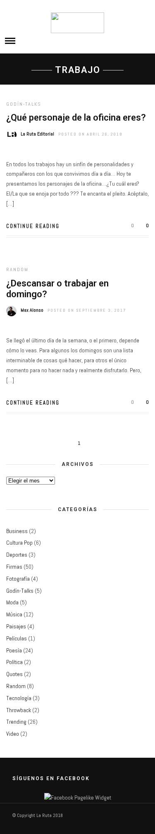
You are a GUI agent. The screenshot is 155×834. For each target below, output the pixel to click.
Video (12, 733)
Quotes (14, 674)
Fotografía (18, 578)
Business (17, 531)
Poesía (14, 650)
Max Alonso (32, 310)
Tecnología (18, 698)
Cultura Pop (19, 542)
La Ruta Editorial (37, 134)
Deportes (16, 554)
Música (14, 614)
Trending (16, 721)
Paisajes (16, 626)
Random (17, 269)
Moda (12, 602)
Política (14, 662)
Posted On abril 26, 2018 (90, 134)
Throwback (18, 710)
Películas (16, 638)
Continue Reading (33, 226)
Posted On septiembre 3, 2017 (87, 310)
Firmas (14, 566)
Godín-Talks (23, 104)
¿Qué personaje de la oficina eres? (76, 117)
